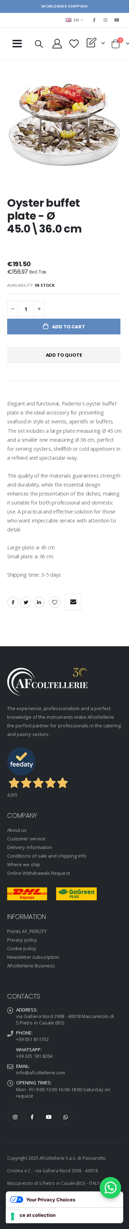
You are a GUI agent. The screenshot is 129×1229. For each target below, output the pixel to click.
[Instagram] (105, 20)
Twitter (26, 602)
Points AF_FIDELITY (27, 931)
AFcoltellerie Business (31, 965)
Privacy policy (22, 940)
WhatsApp (65, 1117)
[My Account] (57, 43)
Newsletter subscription (33, 957)
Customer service (26, 838)
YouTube (49, 1117)
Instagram (15, 1117)
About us (17, 830)
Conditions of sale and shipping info (46, 856)
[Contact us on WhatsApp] (110, 1187)
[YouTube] (116, 20)
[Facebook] (94, 20)
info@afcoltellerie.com (40, 1072)
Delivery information (29, 847)
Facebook (13, 602)
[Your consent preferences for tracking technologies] (12, 1216)
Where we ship (23, 864)
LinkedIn (39, 602)
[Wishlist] (74, 43)
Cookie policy (21, 948)
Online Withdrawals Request (38, 873)
